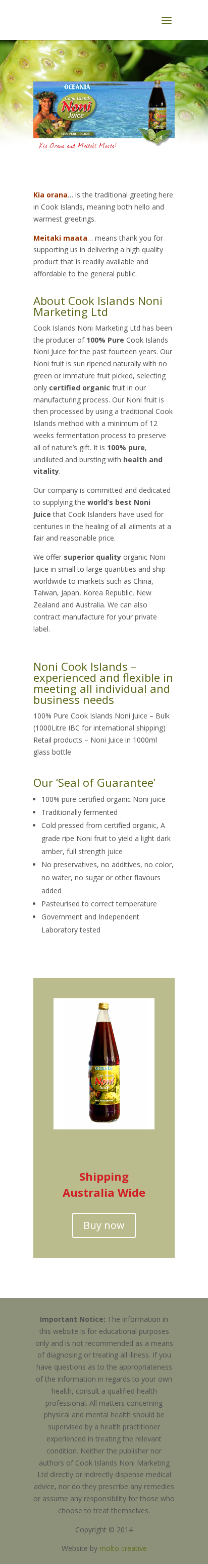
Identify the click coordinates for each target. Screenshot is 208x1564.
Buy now (104, 1225)
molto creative (123, 1548)
